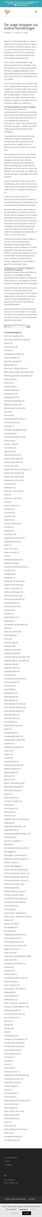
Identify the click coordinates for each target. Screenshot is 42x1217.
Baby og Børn (9, 365)
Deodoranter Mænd (12, 476)
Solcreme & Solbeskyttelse (14, 1007)
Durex (6, 495)
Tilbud (6, 1064)
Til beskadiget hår (11, 1053)
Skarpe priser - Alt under (14, 989)
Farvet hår (8, 516)
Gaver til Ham (9, 549)
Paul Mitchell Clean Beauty (14, 898)
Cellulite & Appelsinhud (13, 419)
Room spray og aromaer (13, 945)
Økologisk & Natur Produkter (15, 859)
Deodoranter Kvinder (12, 473)
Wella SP (7, 1133)
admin (8, 32)
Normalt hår (9, 837)
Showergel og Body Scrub (14, 978)
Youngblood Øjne (11, 1140)
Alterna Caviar (9, 347)
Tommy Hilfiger (10, 1086)
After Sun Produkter (12, 336)
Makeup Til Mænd (11, 769)
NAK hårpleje (9, 808)
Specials (7, 1021)
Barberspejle (9, 379)
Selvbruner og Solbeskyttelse (15, 956)
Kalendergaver (10, 696)
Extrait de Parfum (11, 505)
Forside (9, 1157)
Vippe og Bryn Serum (12, 1111)
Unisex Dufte (9, 1104)
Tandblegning (9, 1035)
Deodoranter (9, 466)
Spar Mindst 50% (11, 1017)
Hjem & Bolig (9, 635)
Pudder (7, 920)
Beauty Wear (9, 394)
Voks (6, 1122)
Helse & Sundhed (11, 632)
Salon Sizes (8, 952)
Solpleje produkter (11, 1010)
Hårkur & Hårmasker (12, 592)
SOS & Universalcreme (13, 1014)
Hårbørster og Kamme (12, 581)
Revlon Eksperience (11, 938)
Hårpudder (8, 621)
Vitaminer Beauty (11, 1118)
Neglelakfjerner (10, 830)
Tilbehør (7, 1061)
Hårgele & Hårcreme (12, 585)
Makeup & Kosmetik (12, 765)
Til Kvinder (8, 1057)
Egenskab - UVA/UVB (12, 498)
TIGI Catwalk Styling (11, 1050)
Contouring (8, 440)
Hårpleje (7, 610)
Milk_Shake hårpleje (12, 790)
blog (25, 32)
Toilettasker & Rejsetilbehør (15, 1075)
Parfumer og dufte (11, 895)
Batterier (7, 383)
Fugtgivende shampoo (12, 538)
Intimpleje (8, 675)
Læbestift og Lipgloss (12, 747)
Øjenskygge (8, 852)
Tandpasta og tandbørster (14, 1039)
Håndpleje (8, 574)
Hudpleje (7, 646)
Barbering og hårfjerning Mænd (16, 376)
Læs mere (24, 1209)
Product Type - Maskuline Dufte (16, 916)
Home (6, 639)
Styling (6, 1025)
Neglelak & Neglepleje (12, 826)
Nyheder (7, 844)
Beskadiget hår (10, 397)
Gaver (6, 545)
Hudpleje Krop (10, 664)
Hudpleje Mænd (10, 671)
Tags (6, 1032)
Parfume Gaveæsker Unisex (15, 880)
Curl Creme (8, 448)
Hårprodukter (9, 617)
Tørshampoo (9, 1097)
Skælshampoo (9, 996)
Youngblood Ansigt (11, 1136)
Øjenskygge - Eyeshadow (13, 855)
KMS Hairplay (9, 722)
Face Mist (8, 513)
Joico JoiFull (8, 686)
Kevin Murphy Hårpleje (13, 707)
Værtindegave (9, 1108)
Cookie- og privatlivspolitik (15, 1199)
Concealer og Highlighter (14, 430)
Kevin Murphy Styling (12, 711)
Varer (8, 1161)
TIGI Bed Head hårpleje (13, 1043)
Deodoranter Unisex (12, 480)
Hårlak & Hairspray (11, 595)
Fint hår (7, 527)
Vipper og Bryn (10, 1115)
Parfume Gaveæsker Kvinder (15, 873)
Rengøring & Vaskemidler (14, 934)
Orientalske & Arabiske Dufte (15, 848)
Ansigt (6, 350)
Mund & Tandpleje (11, 801)
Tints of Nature (10, 1072)
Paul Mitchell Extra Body (13, 902)
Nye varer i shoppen (12, 841)
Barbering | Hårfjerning (13, 368)
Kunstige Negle (10, 733)
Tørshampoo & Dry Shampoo (15, 1100)
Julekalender (9, 693)
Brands (7, 412)
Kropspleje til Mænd (12, 725)
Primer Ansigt (9, 906)
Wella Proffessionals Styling (15, 1129)
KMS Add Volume (11, 718)
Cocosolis (7, 426)
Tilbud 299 (8, 1068)
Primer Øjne (9, 909)
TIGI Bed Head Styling (12, 1046)
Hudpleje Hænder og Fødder (15, 657)
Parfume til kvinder (11, 884)
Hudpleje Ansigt (10, 650)
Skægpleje (8, 992)
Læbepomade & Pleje (12, 740)
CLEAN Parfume (10, 422)
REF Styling (8, 931)
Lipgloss (7, 754)
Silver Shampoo (10, 981)
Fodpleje (7, 531)
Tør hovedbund (10, 1093)
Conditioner (8, 433)
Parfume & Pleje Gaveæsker (15, 870)
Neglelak (7, 823)
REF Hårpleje (9, 927)
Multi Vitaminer (10, 797)
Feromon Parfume (11, 523)
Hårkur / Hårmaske (11, 588)
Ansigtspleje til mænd (12, 354)
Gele (6, 556)
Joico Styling (9, 689)
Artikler (15, 1157)
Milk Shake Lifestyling (12, 787)
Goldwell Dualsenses (12, 560)
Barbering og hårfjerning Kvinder (17, 372)
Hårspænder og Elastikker (14, 624)
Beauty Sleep (9, 386)
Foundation (8, 534)
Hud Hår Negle (10, 642)
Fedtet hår (8, 520)
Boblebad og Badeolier (13, 401)
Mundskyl (8, 805)
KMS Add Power (10, 715)
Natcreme (8, 815)
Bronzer (7, 415)
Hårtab (7, 628)
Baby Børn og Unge (11, 361)
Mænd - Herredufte (11, 783)
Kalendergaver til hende (13, 704)
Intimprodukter (10, 682)
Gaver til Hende (10, 552)
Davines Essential (11, 455)
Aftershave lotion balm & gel (15, 339)
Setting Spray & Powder (13, 963)
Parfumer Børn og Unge (13, 891)
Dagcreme (8, 451)
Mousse (7, 794)
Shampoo (8, 967)
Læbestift (7, 743)
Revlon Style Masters (12, 942)
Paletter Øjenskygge (12, 866)
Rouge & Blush (10, 949)
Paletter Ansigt (10, 862)
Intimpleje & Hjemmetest (14, 678)
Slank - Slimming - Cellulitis (15, 1003)
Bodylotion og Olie (11, 404)
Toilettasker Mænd (11, 1082)
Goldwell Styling (10, 563)
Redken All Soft (10, 924)
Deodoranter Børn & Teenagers (16, 469)
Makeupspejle (9, 772)
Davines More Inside (12, 458)
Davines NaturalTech (12, 462)
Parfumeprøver (10, 888)
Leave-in (7, 751)
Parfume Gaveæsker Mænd (14, 877)
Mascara (7, 776)
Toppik (6, 1090)
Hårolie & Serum (10, 603)
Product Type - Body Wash (14, 913)
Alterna (7, 343)
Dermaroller (9, 484)
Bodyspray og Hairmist (13, 408)
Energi (6, 502)
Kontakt (9, 1165)
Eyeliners (7, 509)
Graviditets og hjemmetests (15, 567)
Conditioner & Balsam (12, 437)
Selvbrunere (9, 960)
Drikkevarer (8, 487)
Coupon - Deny (10, 444)
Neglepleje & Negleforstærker (15, 833)
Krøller (6, 729)
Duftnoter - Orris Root (12, 491)
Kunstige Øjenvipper (12, 736)
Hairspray (8, 570)
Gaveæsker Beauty (11, 541)
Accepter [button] (27, 1213)
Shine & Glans (9, 974)
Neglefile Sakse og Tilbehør (14, 819)
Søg (28, 326)
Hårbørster (8, 578)
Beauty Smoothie (10, 390)
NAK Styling (8, 812)
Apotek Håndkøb (10, 358)
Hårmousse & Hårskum (13, 599)
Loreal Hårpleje (10, 761)
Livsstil (6, 758)
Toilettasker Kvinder (12, 1079)
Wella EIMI (8, 1126)
